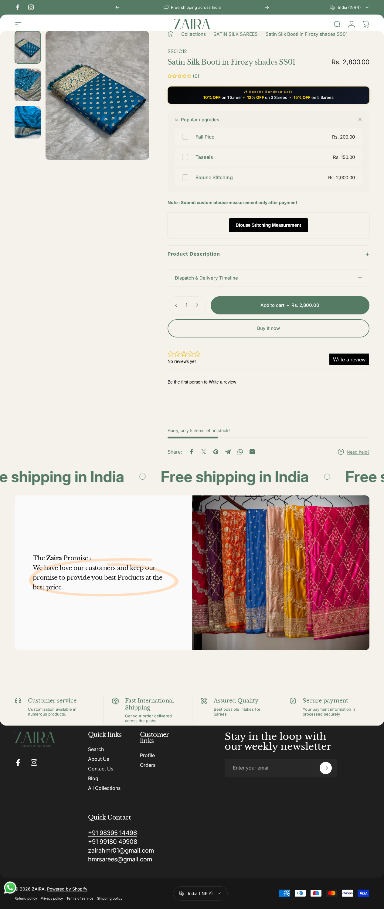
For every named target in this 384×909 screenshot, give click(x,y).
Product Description (268, 253)
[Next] (267, 7)
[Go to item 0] (28, 47)
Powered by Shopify (67, 888)
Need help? (358, 451)
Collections (193, 34)
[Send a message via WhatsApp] (10, 887)
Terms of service (79, 898)
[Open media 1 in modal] (97, 95)
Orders (147, 765)
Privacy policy (52, 898)
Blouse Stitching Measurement (268, 225)
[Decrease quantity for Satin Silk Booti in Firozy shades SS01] (175, 305)
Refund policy (26, 898)
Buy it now (268, 328)
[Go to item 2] (28, 85)
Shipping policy (109, 898)
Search (96, 749)
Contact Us (100, 769)
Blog (93, 778)
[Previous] (117, 7)
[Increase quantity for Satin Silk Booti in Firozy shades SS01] (199, 305)
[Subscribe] (326, 768)
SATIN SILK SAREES (235, 34)
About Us (98, 759)
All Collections (104, 788)
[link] (112, 833)
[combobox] (349, 7)
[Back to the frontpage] (171, 34)
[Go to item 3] (28, 122)
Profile (147, 755)
